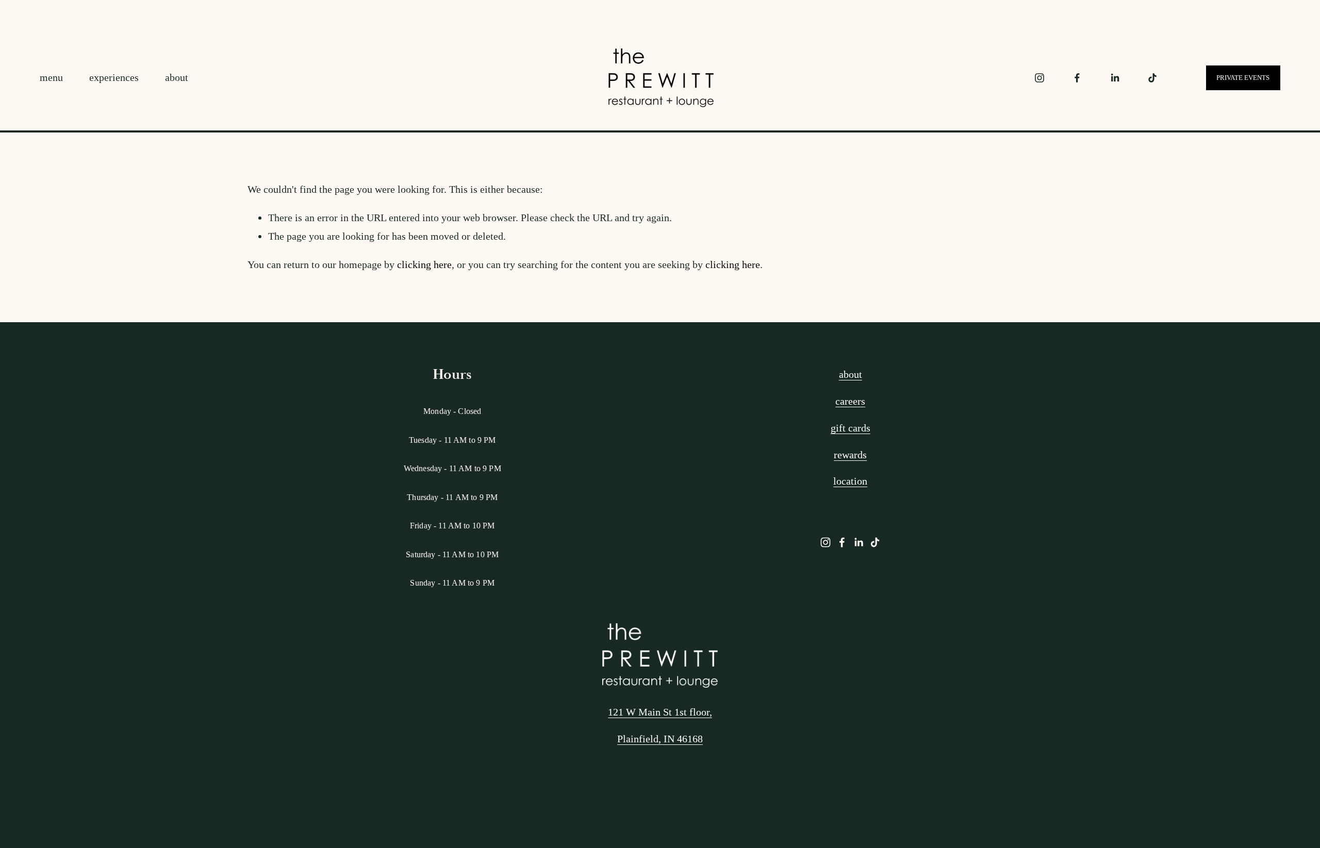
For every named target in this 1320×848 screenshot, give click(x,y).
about (176, 77)
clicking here (424, 264)
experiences (114, 77)
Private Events (1242, 77)
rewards (850, 454)
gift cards (850, 428)
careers (850, 401)
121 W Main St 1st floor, (660, 712)
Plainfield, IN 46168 (660, 738)
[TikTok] (1152, 78)
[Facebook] (1077, 78)
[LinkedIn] (1114, 78)
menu (51, 77)
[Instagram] (1039, 78)
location (850, 481)
